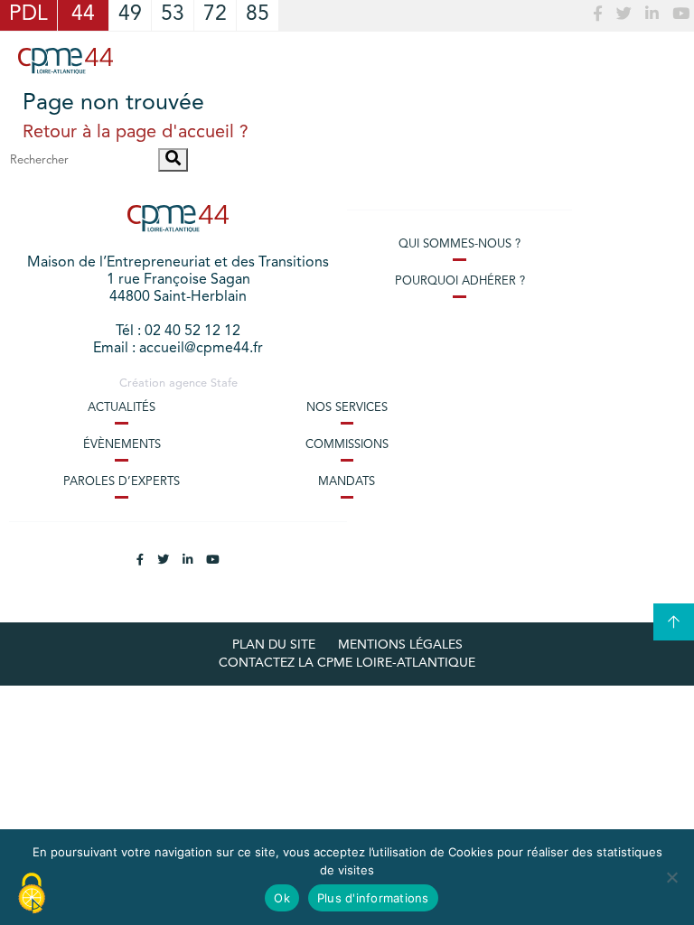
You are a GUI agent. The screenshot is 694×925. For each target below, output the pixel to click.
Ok (282, 898)
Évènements (122, 445)
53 (172, 15)
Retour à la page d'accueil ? (136, 133)
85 (257, 15)
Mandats (346, 482)
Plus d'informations (373, 898)
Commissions (347, 445)
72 (215, 15)
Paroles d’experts (121, 482)
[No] (671, 877)
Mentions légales (400, 645)
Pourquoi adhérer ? (460, 281)
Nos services (347, 408)
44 (83, 15)
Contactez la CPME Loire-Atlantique (347, 663)
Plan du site (273, 645)
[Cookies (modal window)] (31, 894)
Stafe (224, 383)
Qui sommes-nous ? (459, 244)
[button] (173, 160)
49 (130, 15)
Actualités (121, 408)
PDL (28, 15)
